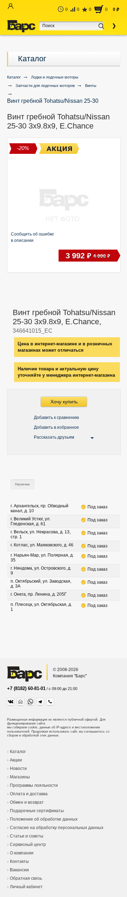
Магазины (20, 776)
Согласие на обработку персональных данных (56, 827)
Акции (16, 760)
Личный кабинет (26, 886)
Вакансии (19, 869)
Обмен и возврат (27, 802)
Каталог (32, 58)
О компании (22, 853)
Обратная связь (26, 878)
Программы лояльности (34, 785)
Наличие (22, 484)
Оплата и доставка (29, 793)
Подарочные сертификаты (37, 810)
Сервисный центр (28, 844)
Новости (18, 768)
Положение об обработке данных (44, 819)
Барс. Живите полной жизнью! (21, 26)
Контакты (19, 861)
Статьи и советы (26, 836)
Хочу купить (64, 401)
